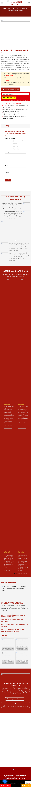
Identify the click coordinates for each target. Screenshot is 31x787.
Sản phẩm (15, 8)
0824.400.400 (6, 785)
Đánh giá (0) (8, 126)
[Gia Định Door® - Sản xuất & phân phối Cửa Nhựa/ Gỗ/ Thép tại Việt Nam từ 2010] (15, 3)
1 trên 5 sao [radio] (7, 141)
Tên (6, 165)
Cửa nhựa (23, 8)
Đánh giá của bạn (10, 138)
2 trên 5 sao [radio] (17, 141)
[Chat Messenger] (28, 783)
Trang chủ (6, 8)
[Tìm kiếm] (29, 2)
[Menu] (2, 3)
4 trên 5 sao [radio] (9, 146)
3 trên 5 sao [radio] (9, 143)
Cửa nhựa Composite (15, 10)
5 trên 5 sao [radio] (9, 149)
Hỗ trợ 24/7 (26, 785)
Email (7, 172)
